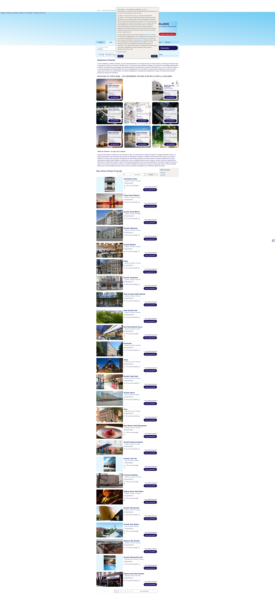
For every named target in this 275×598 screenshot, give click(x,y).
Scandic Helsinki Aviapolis (133, 442)
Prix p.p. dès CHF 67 (150, 222)
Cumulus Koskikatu (131, 475)
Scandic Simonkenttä (132, 508)
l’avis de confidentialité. (141, 38)
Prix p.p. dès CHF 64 (150, 453)
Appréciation (137, 174)
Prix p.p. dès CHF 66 (150, 535)
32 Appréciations (128, 397)
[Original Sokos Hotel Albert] (109, 497)
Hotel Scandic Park (131, 310)
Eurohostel (128, 343)
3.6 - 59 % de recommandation (131, 301)
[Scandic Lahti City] (109, 464)
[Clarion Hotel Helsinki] (109, 200)
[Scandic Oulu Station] (109, 529)
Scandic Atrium (129, 393)
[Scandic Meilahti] (109, 250)
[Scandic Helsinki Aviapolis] (109, 447)
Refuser (120, 56)
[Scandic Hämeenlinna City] (109, 562)
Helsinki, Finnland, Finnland (132, 181)
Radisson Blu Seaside (132, 541)
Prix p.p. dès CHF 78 (150, 469)
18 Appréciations (128, 183)
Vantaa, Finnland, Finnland (132, 444)
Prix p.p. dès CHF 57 (150, 403)
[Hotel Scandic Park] (109, 316)
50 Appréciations (128, 199)
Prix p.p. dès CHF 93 (150, 502)
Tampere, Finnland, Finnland (133, 477)
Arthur (126, 360)
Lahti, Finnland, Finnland (132, 460)
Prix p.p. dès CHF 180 (150, 272)
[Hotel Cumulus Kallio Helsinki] (109, 299)
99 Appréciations (128, 578)
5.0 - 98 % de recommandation (131, 235)
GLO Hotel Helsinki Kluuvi (133, 327)
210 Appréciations (129, 545)
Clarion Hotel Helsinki (132, 195)
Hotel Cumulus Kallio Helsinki (135, 294)
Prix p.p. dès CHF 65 (150, 568)
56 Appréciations (128, 380)
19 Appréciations (128, 479)
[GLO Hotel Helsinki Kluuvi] (109, 332)
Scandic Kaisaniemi (131, 277)
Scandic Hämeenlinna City (133, 557)
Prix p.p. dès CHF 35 (150, 354)
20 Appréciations (128, 413)
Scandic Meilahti (130, 244)
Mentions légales (122, 51)
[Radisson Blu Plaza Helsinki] (109, 579)
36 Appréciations (128, 282)
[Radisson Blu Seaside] (109, 546)
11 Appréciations (128, 463)
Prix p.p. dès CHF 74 (150, 436)
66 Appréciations (128, 364)
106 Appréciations (129, 314)
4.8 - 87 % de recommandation (131, 218)
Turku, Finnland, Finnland (132, 394)
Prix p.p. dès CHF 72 (150, 305)
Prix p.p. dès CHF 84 (150, 551)
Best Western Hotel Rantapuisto (135, 425)
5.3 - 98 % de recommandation (131, 202)
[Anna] (109, 414)
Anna (126, 409)
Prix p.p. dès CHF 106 (150, 338)
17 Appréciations (128, 528)
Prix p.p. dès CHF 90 (150, 206)
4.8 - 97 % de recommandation (131, 580)
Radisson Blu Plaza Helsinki (134, 574)
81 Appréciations (128, 512)
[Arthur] (109, 365)
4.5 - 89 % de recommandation (131, 284)
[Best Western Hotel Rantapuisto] (109, 431)
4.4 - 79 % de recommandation (131, 366)
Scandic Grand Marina (132, 212)
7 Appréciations (128, 249)
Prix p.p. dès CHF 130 (150, 190)
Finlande (162, 173)
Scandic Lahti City (130, 458)
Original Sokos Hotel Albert (134, 491)
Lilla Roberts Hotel (131, 179)
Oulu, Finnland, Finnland (132, 526)
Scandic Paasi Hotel (131, 376)
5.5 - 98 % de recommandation (131, 268)
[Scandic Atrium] (109, 398)
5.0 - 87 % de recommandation (131, 449)
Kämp (126, 261)
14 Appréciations (128, 495)
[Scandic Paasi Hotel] (109, 381)
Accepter (154, 56)
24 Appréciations (128, 446)
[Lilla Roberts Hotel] (109, 184)
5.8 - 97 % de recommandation (131, 251)
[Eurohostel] (109, 348)
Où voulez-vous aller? (103, 47)
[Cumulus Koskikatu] (109, 480)
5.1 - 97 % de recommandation (131, 547)
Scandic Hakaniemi (131, 228)
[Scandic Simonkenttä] (109, 513)
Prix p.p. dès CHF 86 (150, 387)
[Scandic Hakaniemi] (109, 233)
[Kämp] (109, 266)
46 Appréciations (128, 347)
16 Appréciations (128, 298)
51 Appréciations (128, 265)
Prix (124, 174)
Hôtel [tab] (110, 42)
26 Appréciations (128, 430)
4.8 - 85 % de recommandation (131, 383)
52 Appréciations (128, 232)
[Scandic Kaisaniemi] (109, 283)
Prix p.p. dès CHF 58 (150, 370)
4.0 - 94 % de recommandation (131, 416)
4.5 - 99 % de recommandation (131, 399)
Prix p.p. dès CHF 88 (150, 584)
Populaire (151, 174)
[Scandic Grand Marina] (109, 217)
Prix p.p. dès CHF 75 (150, 288)
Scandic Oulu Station (131, 524)
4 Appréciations (128, 561)
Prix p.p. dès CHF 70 (150, 239)
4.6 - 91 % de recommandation (131, 350)
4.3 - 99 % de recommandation (131, 564)
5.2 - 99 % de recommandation (131, 317)
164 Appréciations (129, 216)
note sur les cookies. (150, 34)
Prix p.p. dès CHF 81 (150, 255)
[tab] (101, 42)
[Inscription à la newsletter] (273, 241)
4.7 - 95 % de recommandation (131, 514)
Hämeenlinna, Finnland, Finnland (134, 559)
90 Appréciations (128, 331)
